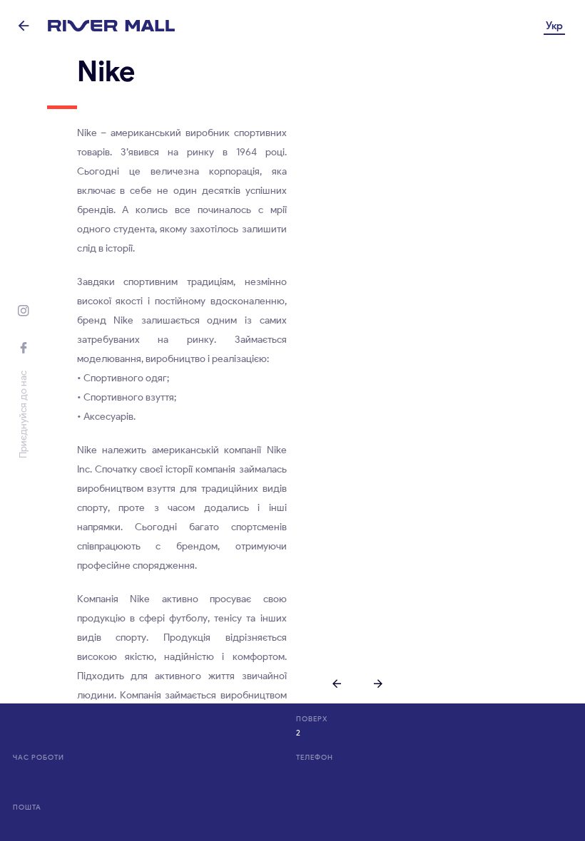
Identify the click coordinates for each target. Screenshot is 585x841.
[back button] (23, 25)
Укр (554, 25)
